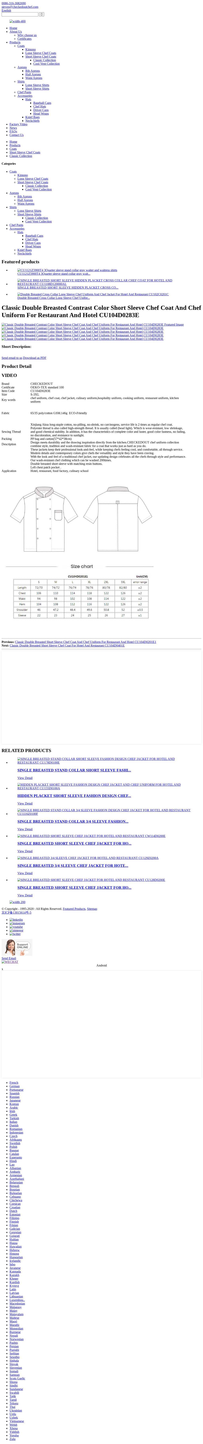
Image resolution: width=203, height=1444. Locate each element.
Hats (28, 99)
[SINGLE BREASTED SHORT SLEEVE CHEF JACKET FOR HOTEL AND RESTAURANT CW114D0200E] (91, 836)
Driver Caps (41, 110)
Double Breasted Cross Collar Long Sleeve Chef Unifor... (53, 298)
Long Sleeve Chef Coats (40, 53)
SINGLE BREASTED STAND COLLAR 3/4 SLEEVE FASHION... (72, 821)
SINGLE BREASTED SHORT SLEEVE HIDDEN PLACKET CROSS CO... (67, 287)
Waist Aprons (33, 78)
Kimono (30, 49)
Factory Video (18, 124)
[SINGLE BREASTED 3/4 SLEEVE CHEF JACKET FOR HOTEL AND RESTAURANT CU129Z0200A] (88, 858)
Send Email (9, 958)
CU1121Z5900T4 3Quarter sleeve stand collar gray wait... (53, 273)
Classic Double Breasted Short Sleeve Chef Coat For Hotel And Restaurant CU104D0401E (67, 645)
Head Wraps (41, 113)
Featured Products (74, 908)
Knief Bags (32, 117)
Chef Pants (24, 92)
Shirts (21, 81)
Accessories (24, 95)
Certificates (24, 38)
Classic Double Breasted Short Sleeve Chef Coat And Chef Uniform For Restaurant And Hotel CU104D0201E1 (85, 642)
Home (13, 28)
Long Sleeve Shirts (37, 85)
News (13, 127)
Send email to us (12, 358)
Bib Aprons (32, 70)
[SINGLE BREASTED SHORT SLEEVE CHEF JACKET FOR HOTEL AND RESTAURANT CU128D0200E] (91, 880)
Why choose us (27, 35)
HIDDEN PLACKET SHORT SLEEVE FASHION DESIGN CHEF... (74, 796)
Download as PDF (34, 358)
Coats (21, 46)
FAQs (13, 131)
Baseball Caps (42, 103)
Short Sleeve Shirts (37, 88)
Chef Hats (39, 106)
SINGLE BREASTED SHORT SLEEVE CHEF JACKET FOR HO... (74, 843)
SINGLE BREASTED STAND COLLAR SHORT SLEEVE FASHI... (74, 770)
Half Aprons (33, 74)
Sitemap (92, 908)
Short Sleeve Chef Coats (40, 56)
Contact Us (17, 135)
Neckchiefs (32, 120)
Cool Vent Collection (46, 63)
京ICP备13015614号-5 (16, 912)
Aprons (22, 67)
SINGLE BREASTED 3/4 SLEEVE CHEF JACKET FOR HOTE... (72, 866)
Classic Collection (44, 60)
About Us (16, 31)
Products (15, 42)
